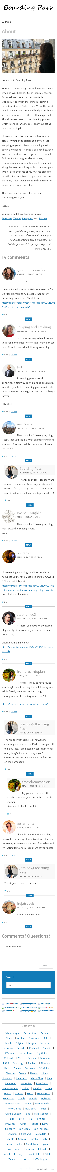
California (8, 1048)
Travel (6, 1154)
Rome (45, 1123)
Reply (28, 319)
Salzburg (10, 1129)
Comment (46, 966)
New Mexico (14, 1108)
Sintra (19, 1144)
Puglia (22, 1123)
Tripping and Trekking (34, 327)
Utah (48, 1154)
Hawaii (34, 1073)
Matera (19, 1093)
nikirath (23, 553)
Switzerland (13, 1149)
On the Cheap (13, 1113)
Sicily (44, 1139)
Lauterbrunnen (10, 1088)
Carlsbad (34, 1048)
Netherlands (42, 1103)
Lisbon (25, 1088)
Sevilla (34, 1139)
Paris (11, 1118)
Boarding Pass (30, 469)
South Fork (32, 1144)
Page (27, 1113)
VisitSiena (24, 424)
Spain (45, 1144)
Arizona (45, 1033)
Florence (46, 1063)
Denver (32, 1058)
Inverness (21, 1078)
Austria (21, 1038)
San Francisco (41, 1129)
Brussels (44, 1043)
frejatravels (26, 903)
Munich (33, 1098)
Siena (9, 1144)
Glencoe (10, 1073)
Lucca (48, 1088)
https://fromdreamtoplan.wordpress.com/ (25, 704)
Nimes (43, 1108)
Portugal (40, 1118)
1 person (14, 355)
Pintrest (43, 218)
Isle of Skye (37, 1078)
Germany (30, 1068)
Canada (21, 1048)
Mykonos (46, 1098)
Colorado (9, 1058)
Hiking (44, 1073)
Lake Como (42, 1083)
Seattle (10, 1139)
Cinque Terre (25, 1053)
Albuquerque (12, 1033)
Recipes (34, 1123)
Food (7, 1068)
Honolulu (7, 1078)
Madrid (7, 1093)
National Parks (13, 1103)
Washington (41, 1159)
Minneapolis (43, 1093)
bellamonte (25, 823)
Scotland (26, 1134)
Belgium (20, 1043)
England (32, 1063)
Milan (30, 1093)
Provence (10, 1123)
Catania (47, 1048)
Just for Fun (26, 1083)
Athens (9, 1038)
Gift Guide (44, 1068)
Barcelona (34, 1038)
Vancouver (14, 1159)
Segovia (22, 1139)
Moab (21, 1098)
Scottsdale (40, 1134)
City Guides (42, 1053)
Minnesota (8, 1098)
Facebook (7, 218)
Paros (21, 1118)
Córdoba (10, 1053)
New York (30, 1108)
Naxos (28, 1103)
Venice (27, 1159)
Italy (49, 1078)
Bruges (32, 1043)
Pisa (30, 1118)
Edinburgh (18, 1063)
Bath (45, 1038)
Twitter (17, 218)
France (17, 1068)
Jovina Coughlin (29, 513)
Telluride (42, 1149)
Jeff (19, 367)
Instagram (27, 218)
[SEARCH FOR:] (28, 985)
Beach (8, 1043)
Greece (22, 1073)
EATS (6, 1063)
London (37, 1088)
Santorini (12, 1134)
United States (34, 1154)
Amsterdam (30, 1033)
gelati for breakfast (31, 270)
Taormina (29, 1149)
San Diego (24, 1129)
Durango (45, 1058)
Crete (21, 1058)
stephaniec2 (26, 615)
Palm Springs (41, 1113)
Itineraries (10, 1083)
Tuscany (18, 1154)
